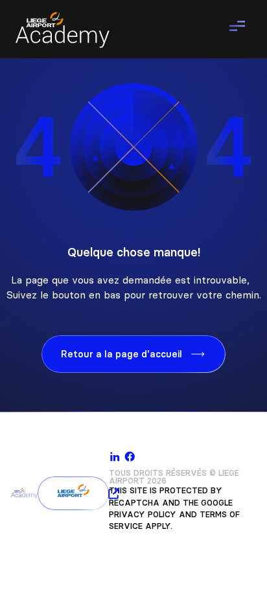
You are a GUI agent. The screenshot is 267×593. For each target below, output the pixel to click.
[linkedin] (115, 457)
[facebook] (130, 457)
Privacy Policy (142, 514)
